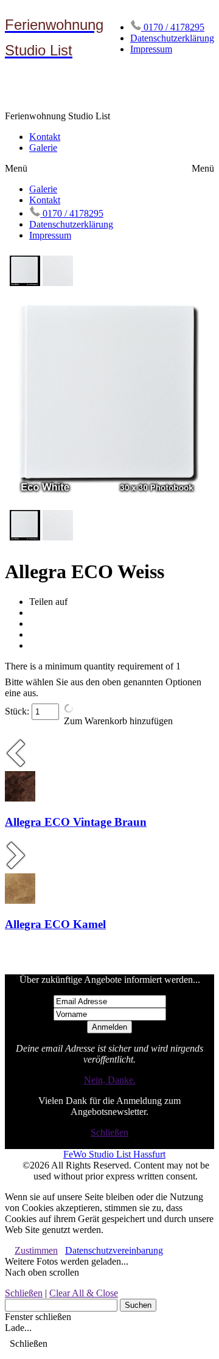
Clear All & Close (83, 1293)
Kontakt (44, 136)
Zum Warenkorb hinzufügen (118, 721)
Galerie (43, 147)
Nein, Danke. (110, 1080)
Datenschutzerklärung (172, 38)
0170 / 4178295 (172, 27)
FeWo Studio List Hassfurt (114, 1154)
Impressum (151, 49)
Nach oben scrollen (42, 1272)
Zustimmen (36, 1250)
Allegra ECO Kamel (55, 924)
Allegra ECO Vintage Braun (76, 822)
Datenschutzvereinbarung (114, 1250)
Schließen (109, 1132)
